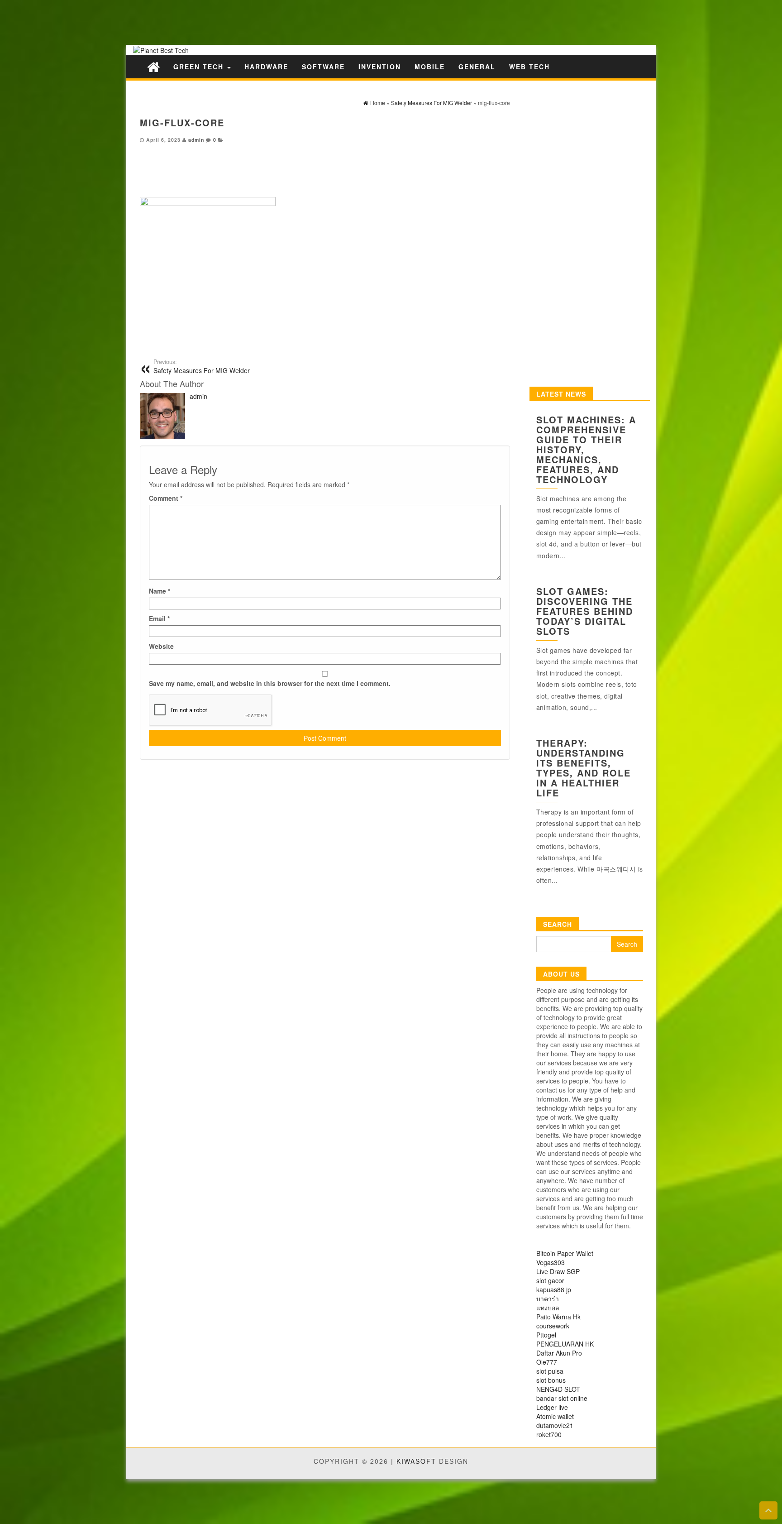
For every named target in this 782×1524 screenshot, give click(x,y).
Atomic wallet (555, 1416)
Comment (165, 498)
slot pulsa (549, 1370)
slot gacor (550, 1280)
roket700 (549, 1434)
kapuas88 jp (553, 1289)
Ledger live (552, 1407)
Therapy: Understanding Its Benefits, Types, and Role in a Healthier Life (583, 767)
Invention (379, 66)
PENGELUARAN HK (565, 1343)
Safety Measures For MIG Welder (201, 366)
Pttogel (546, 1334)
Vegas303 (550, 1262)
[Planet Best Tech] (153, 66)
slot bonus (551, 1380)
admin (196, 139)
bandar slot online (561, 1398)
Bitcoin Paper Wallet (564, 1253)
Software (323, 66)
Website (161, 646)
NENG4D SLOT (558, 1389)
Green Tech (199, 66)
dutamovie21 (554, 1425)
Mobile (430, 66)
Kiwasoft (416, 1461)
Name (159, 590)
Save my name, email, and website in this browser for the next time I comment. (270, 683)
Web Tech (529, 66)
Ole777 (546, 1361)
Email (159, 618)
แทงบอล (547, 1307)
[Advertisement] (158, 21)
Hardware (266, 66)
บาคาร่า (547, 1298)
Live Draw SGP (558, 1271)
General (477, 66)
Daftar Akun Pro (559, 1352)
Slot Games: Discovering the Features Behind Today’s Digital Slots (584, 611)
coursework (552, 1325)
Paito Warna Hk (558, 1316)
